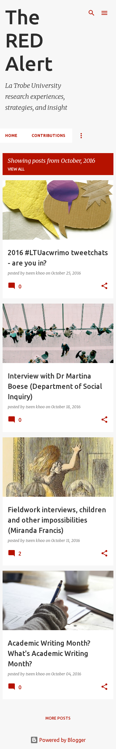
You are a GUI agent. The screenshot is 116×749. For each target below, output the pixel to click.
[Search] (91, 13)
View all (16, 169)
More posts (58, 718)
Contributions (48, 135)
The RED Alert (29, 40)
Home (11, 135)
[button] (104, 286)
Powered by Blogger (62, 740)
